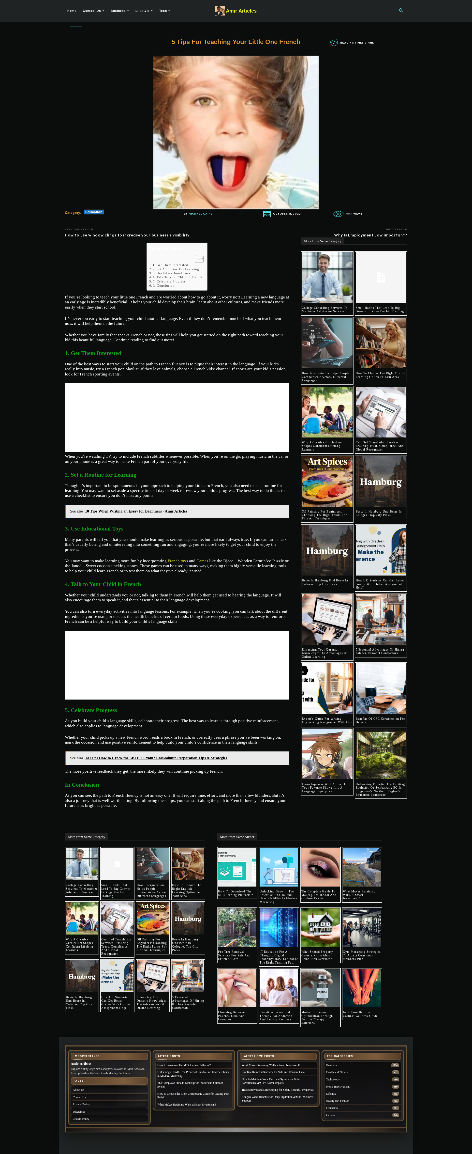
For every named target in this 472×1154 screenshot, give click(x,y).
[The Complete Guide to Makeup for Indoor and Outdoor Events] (320, 867)
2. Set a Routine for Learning (176, 269)
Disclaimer (79, 1111)
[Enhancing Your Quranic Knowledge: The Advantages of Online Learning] (327, 619)
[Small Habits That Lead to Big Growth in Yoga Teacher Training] (381, 277)
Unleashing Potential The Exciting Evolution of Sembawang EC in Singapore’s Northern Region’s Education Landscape (380, 789)
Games (202, 561)
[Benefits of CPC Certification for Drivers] (381, 688)
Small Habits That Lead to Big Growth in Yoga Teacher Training (380, 309)
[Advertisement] (177, 417)
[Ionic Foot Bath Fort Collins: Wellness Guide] (362, 988)
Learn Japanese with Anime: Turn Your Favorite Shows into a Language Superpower (326, 787)
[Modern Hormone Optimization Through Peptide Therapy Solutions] (320, 988)
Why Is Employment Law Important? (370, 235)
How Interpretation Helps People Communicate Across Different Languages (325, 377)
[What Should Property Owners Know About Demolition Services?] (320, 927)
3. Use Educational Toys (172, 273)
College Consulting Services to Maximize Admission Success (324, 309)
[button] (401, 11)
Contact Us (79, 1097)
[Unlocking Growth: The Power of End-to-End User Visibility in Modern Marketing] (279, 867)
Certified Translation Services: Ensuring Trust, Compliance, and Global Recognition (380, 446)
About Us (78, 1090)
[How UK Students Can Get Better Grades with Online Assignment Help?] (381, 550)
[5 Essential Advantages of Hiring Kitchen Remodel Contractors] (381, 619)
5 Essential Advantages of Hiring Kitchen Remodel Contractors (380, 651)
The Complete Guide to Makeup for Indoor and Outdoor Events (318, 895)
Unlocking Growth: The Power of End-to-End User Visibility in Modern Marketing (278, 897)
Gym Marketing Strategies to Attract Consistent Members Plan (362, 955)
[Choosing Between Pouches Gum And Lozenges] (237, 988)
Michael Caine (201, 213)
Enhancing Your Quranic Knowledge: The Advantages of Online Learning (325, 653)
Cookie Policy (81, 1119)
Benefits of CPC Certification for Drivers (380, 720)
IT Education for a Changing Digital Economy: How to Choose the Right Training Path (279, 957)
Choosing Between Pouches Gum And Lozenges (231, 1016)
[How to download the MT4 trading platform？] (237, 867)
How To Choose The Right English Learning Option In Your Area (381, 375)
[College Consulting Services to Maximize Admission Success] (327, 277)
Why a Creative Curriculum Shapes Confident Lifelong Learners (322, 446)
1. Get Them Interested (170, 265)
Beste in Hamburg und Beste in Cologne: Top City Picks (379, 513)
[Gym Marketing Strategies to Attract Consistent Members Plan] (362, 927)
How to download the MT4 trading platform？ (236, 893)
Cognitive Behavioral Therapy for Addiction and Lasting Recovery (276, 1016)
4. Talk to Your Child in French (177, 277)
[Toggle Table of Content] (196, 259)
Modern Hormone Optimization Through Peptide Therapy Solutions (317, 1018)
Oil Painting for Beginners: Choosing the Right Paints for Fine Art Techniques (324, 515)
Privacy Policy (81, 1104)
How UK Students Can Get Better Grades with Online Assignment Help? (380, 584)
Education (94, 212)
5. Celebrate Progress (169, 281)
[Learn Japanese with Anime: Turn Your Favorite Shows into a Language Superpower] (327, 754)
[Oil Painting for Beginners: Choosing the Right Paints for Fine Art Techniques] (327, 481)
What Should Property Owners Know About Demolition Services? (317, 955)
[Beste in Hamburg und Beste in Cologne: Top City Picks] (381, 481)
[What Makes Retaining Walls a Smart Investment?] (362, 867)
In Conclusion (164, 285)
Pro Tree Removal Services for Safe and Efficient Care (234, 955)
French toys (178, 561)
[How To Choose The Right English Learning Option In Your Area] (381, 343)
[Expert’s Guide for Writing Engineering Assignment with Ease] (327, 688)
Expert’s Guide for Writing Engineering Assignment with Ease (327, 720)
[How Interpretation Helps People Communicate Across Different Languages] (327, 343)
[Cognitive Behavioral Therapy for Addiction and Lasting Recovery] (279, 988)
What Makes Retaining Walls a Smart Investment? (359, 895)
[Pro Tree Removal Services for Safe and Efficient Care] (237, 927)
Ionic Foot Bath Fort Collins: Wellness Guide (360, 1014)
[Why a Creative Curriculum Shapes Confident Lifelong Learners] (327, 412)
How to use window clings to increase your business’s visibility (127, 235)
